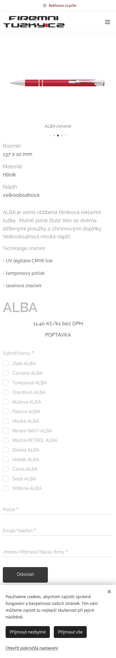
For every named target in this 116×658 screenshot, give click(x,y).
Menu (107, 21)
